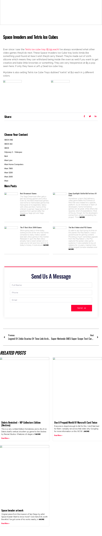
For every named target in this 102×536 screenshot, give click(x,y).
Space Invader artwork (12, 510)
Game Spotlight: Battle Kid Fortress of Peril (83, 194)
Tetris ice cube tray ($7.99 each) (42, 49)
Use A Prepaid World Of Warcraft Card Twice (75, 422)
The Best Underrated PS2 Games (80, 227)
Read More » (5, 438)
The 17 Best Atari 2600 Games (31, 227)
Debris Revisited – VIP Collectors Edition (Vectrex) (21, 424)
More (22, 215)
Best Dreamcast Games (28, 193)
